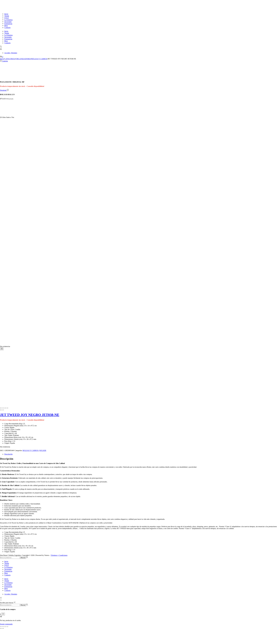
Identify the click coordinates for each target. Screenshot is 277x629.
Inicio (2, 59)
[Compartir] (5, 626)
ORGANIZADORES (23, 59)
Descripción (8, 454)
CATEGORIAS (9, 59)
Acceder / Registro (10, 53)
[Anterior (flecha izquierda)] (1, 628)
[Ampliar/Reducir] (1, 626)
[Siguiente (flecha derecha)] (3, 628)
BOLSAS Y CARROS (39, 59)
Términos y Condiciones (59, 555)
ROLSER (42, 450)
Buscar (23, 557)
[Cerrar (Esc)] (7, 626)
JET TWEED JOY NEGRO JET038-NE (29, 415)
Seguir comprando (6, 624)
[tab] (140, 454)
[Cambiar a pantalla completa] (3, 626)
